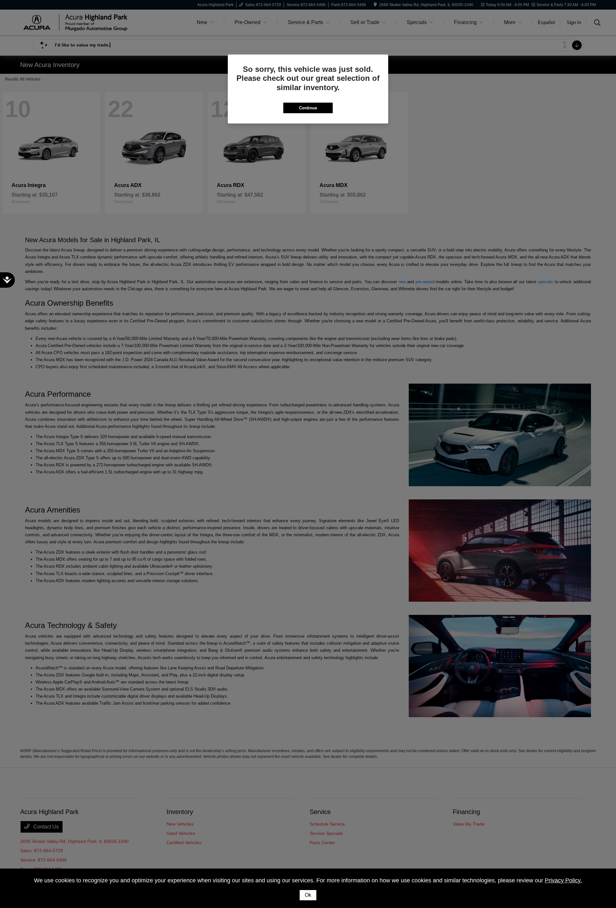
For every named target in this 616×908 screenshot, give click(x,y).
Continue (308, 108)
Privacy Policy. (563, 880)
